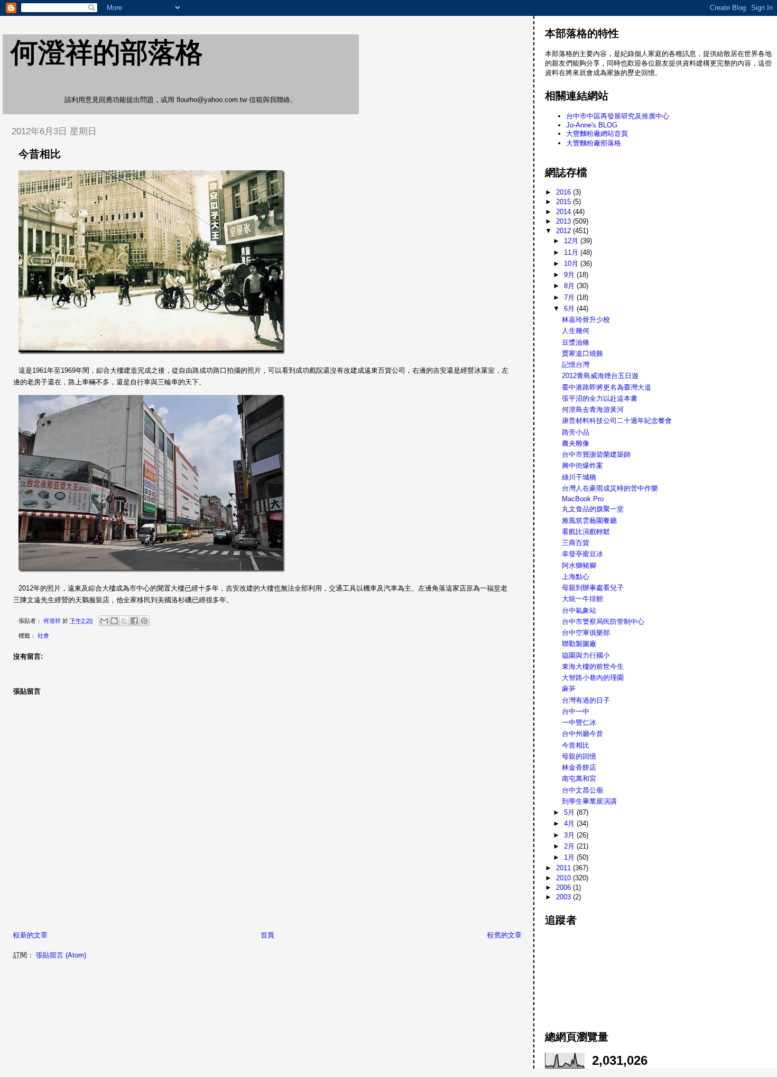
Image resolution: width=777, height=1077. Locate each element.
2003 (564, 897)
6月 (570, 308)
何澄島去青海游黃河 (593, 409)
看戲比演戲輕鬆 (586, 532)
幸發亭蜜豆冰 (582, 554)
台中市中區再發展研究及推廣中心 (617, 116)
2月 (570, 846)
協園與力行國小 (586, 655)
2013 (564, 221)
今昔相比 (575, 745)
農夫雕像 (575, 443)
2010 (564, 878)
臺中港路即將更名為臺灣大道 (606, 387)
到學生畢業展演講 (589, 801)
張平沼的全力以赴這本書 (599, 398)
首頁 (267, 935)
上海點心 (575, 577)
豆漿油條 (575, 342)
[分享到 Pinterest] (144, 620)
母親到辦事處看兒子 (593, 588)
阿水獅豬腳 (579, 565)
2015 (564, 202)
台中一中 (575, 711)
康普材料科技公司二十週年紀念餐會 (617, 421)
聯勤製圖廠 (579, 644)
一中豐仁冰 (579, 722)
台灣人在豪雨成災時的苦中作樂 (610, 488)
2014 (564, 212)
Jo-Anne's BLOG (591, 125)
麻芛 (569, 689)
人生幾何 (575, 331)
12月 (572, 241)
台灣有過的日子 (586, 700)
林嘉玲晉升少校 (586, 320)
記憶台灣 (575, 365)
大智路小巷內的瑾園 (593, 678)
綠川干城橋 (579, 477)
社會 (43, 635)
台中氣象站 (579, 610)
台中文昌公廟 (582, 790)
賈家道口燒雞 (582, 353)
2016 (564, 192)
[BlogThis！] (114, 620)
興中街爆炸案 (582, 466)
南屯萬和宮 (579, 779)
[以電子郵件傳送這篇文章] (104, 620)
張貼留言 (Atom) (61, 955)
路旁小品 (575, 432)
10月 (572, 264)
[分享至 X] (124, 620)
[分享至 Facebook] (134, 620)
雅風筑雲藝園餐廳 (589, 520)
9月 (570, 275)
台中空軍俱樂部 (586, 633)
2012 (564, 231)
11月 (572, 252)
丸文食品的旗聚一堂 (593, 509)
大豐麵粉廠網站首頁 (597, 133)
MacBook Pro (583, 499)
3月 (570, 835)
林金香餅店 (579, 767)
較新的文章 (30, 935)
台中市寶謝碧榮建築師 (596, 454)
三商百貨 (575, 543)
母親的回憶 (579, 756)
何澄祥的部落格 (107, 52)
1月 (570, 857)
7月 (570, 297)
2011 (564, 868)
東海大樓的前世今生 (593, 666)
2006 (564, 887)
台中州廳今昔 (582, 734)
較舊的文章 (504, 935)
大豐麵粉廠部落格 (593, 143)
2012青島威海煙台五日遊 (600, 376)
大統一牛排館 (582, 599)
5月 (570, 812)
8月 (570, 286)
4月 (570, 823)
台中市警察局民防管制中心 (603, 621)
